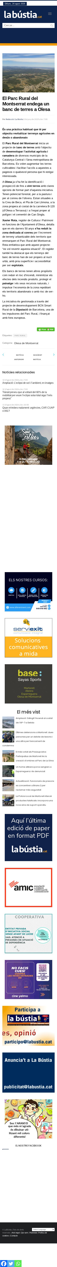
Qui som (24, 1233)
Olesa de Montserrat (26, 343)
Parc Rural (20, 335)
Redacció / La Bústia (14, 119)
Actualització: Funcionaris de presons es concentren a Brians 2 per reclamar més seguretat (35, 785)
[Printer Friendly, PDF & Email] (46, 329)
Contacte (14, 1236)
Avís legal (16, 1233)
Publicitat (33, 1233)
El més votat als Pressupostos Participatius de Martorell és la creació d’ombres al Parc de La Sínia (35, 756)
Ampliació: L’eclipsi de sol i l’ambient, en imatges (28, 383)
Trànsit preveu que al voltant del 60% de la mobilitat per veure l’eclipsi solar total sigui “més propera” (27, 395)
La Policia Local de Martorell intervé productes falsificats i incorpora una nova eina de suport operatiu (34, 800)
